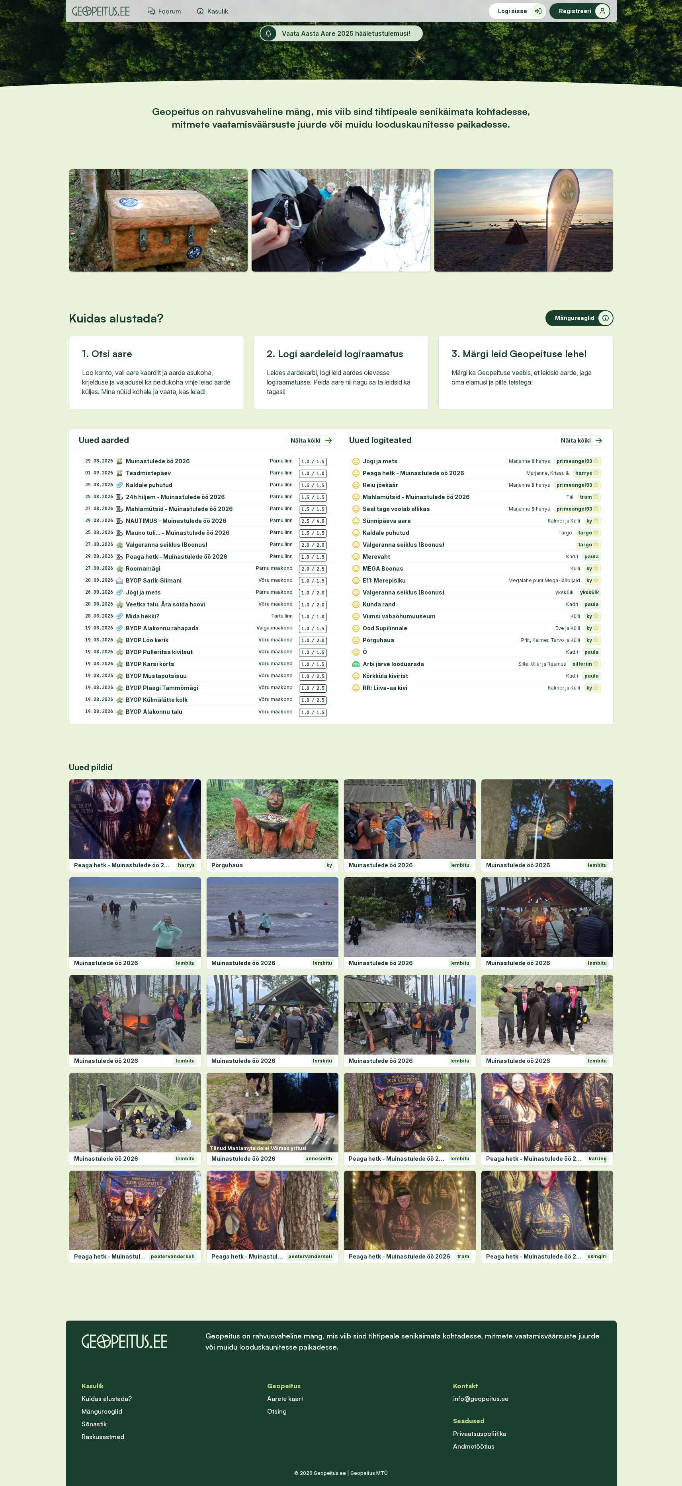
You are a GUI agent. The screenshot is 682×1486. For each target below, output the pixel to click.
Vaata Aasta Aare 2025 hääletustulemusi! (346, 33)
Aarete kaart (285, 1398)
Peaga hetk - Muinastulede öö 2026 (123, 865)
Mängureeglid (102, 1411)
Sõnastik (94, 1424)
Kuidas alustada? (107, 1398)
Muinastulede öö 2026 (381, 865)
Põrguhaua (227, 865)
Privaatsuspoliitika (479, 1433)
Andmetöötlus (473, 1446)
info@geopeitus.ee (480, 1398)
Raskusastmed (103, 1437)
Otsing (277, 1411)
